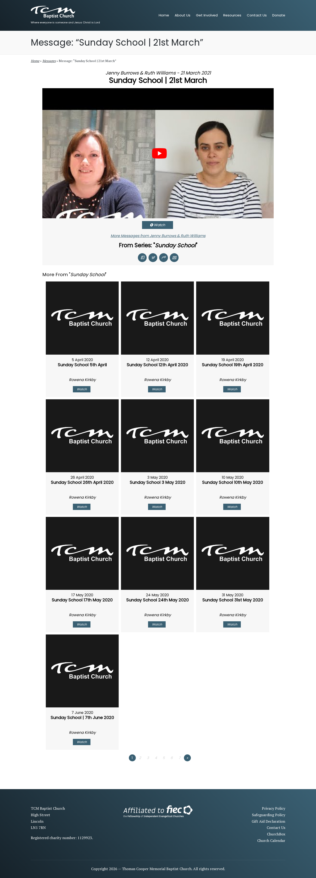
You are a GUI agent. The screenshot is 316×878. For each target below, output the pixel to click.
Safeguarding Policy (268, 814)
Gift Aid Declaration (268, 821)
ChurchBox (276, 834)
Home (35, 61)
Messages (49, 61)
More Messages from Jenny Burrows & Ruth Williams (158, 235)
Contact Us (276, 827)
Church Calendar (271, 840)
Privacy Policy (273, 808)
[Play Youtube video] (159, 153)
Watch (159, 224)
